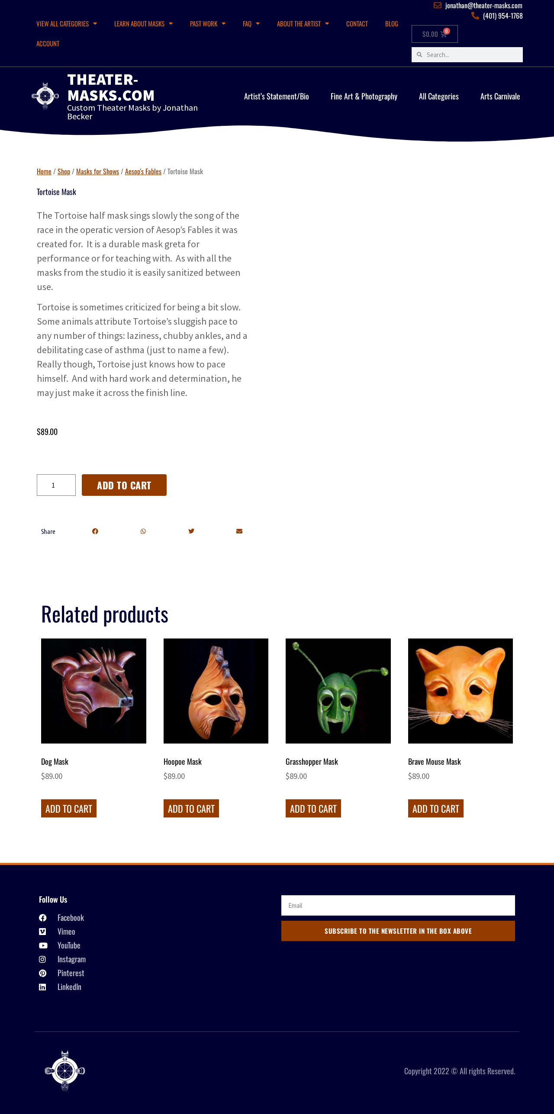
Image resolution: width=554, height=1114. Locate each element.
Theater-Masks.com (111, 87)
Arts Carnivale (500, 96)
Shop (64, 171)
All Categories (439, 96)
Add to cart (124, 485)
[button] (95, 531)
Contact (357, 23)
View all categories (62, 23)
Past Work (203, 23)
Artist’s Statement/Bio (276, 96)
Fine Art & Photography (364, 96)
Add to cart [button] (68, 808)
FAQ (247, 23)
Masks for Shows (97, 171)
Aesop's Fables (143, 171)
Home (44, 171)
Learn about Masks (139, 23)
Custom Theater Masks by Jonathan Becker (132, 111)
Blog (391, 23)
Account (47, 43)
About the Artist (299, 23)
